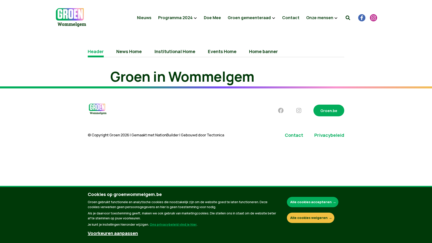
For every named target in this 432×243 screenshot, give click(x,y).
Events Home (222, 51)
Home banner (263, 51)
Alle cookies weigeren (309, 217)
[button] (348, 18)
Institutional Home (174, 51)
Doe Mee (212, 17)
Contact (290, 17)
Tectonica (215, 135)
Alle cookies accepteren (311, 202)
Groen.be (328, 110)
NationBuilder (167, 135)
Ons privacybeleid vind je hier (173, 224)
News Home (129, 51)
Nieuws (144, 17)
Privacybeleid (329, 135)
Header (96, 51)
